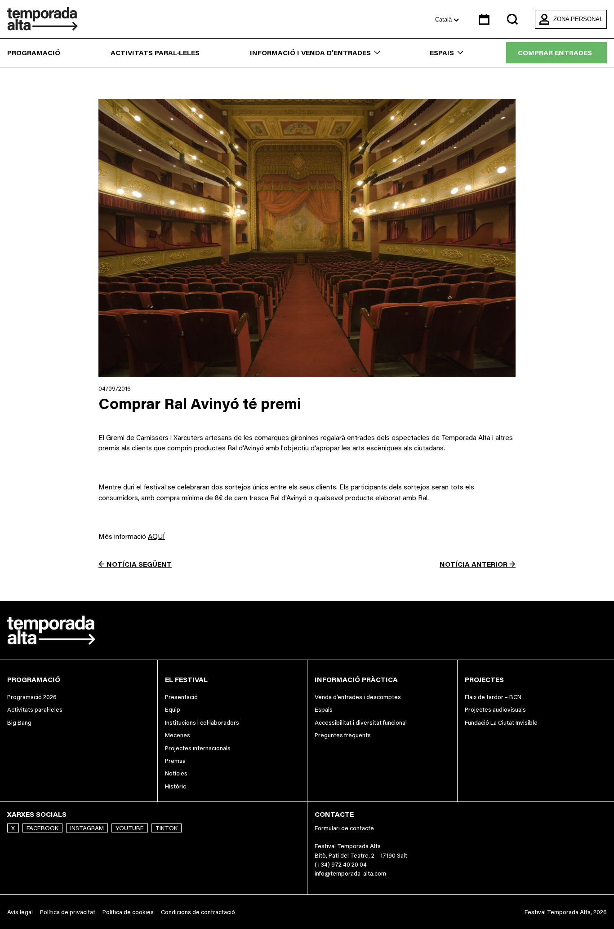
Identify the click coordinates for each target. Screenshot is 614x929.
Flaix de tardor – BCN (493, 697)
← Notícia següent (135, 564)
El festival (186, 679)
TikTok (167, 828)
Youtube (130, 828)
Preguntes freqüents (343, 735)
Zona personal (578, 19)
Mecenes (177, 735)
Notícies (176, 773)
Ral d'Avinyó (245, 447)
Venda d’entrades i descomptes (358, 697)
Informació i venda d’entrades (310, 52)
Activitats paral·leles (155, 52)
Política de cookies (128, 912)
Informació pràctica (356, 679)
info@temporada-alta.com (350, 873)
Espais (442, 52)
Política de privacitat (67, 912)
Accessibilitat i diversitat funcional (361, 722)
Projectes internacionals (198, 748)
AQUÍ (156, 536)
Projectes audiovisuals (495, 709)
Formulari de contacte (344, 828)
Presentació (181, 697)
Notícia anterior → (478, 564)
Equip (172, 709)
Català (444, 19)
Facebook (42, 828)
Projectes (484, 679)
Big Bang (19, 722)
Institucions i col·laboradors (202, 722)
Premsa (175, 760)
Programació (33, 52)
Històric (175, 786)
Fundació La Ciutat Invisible (501, 722)
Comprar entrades (555, 52)
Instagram (87, 828)
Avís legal (20, 912)
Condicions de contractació (198, 912)
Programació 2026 (32, 697)
